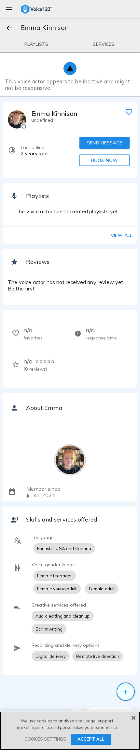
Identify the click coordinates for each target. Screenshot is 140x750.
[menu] (9, 9)
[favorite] (128, 111)
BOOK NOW (104, 160)
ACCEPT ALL (90, 739)
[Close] (133, 718)
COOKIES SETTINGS (45, 739)
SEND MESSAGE (104, 143)
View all (121, 235)
